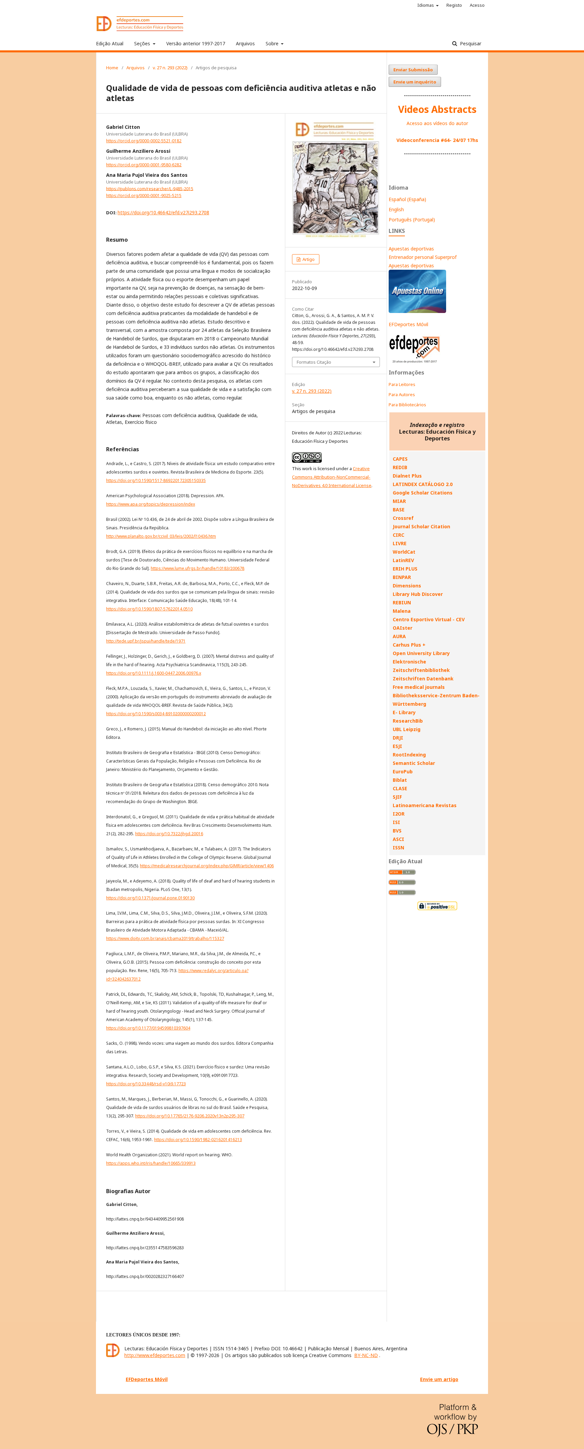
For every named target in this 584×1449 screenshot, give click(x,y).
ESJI (397, 746)
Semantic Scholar (414, 763)
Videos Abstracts (437, 109)
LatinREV (403, 560)
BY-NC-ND (366, 1355)
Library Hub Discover (418, 594)
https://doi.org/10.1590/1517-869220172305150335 (156, 480)
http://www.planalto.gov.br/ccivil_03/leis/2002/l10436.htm (161, 536)
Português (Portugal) (412, 219)
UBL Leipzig (406, 729)
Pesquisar (470, 43)
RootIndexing (409, 754)
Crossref (403, 518)
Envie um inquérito (414, 82)
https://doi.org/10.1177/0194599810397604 (148, 1028)
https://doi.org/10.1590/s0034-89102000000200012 (156, 714)
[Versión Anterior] (415, 363)
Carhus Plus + (409, 645)
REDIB (400, 467)
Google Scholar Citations (423, 492)
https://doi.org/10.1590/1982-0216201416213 (198, 1139)
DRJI (398, 737)
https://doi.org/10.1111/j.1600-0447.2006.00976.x (153, 673)
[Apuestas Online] (417, 311)
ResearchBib (408, 721)
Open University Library (421, 653)
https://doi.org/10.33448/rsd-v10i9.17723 (146, 1084)
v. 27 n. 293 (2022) (170, 68)
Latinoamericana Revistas (425, 805)
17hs (472, 140)
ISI (396, 822)
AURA (399, 636)
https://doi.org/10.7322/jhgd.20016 (169, 834)
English (396, 209)
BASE (399, 509)
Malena (402, 611)
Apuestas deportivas (411, 248)
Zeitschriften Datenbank (423, 678)
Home (112, 68)
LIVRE (400, 543)
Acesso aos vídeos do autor (437, 123)
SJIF (397, 797)
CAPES (400, 459)
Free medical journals (419, 687)
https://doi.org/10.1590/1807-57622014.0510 (149, 609)
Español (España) (407, 199)
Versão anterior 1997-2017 (195, 43)
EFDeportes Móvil (408, 324)
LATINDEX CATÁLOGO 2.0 (423, 484)
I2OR (399, 814)
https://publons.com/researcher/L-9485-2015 (149, 188)
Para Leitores (402, 384)
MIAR (399, 501)
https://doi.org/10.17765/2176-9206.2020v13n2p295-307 (189, 1116)
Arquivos (245, 43)
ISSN (398, 847)
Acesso (477, 5)
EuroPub (403, 771)
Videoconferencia (418, 140)
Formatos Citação (314, 362)
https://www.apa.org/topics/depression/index (150, 504)
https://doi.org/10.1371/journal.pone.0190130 (150, 898)
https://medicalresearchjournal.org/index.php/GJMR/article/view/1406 (207, 866)
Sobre (273, 43)
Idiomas (426, 5)
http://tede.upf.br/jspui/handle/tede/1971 (146, 641)
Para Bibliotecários (407, 405)
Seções (142, 43)
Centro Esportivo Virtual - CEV (429, 619)
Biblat (400, 780)
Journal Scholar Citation (421, 526)
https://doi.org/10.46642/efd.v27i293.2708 (163, 212)
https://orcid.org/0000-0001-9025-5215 (143, 195)
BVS (397, 830)
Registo (454, 5)
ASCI (398, 839)
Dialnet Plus (407, 476)
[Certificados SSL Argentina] (437, 909)
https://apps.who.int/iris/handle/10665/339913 (151, 1163)
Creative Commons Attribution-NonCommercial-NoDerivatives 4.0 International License (331, 476)
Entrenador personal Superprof (423, 257)
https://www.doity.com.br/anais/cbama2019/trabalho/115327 (165, 938)
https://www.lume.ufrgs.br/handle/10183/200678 (197, 568)
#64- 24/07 (453, 140)
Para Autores (402, 394)
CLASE (400, 788)
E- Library (404, 712)
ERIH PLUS (405, 568)
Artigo (308, 259)
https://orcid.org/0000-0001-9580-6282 (143, 165)
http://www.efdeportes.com (154, 1355)
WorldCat (404, 552)
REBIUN (402, 602)
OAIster (402, 628)
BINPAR (402, 577)
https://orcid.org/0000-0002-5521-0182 (143, 141)
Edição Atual (109, 43)
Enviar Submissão (413, 70)
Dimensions (407, 585)
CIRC (398, 535)
